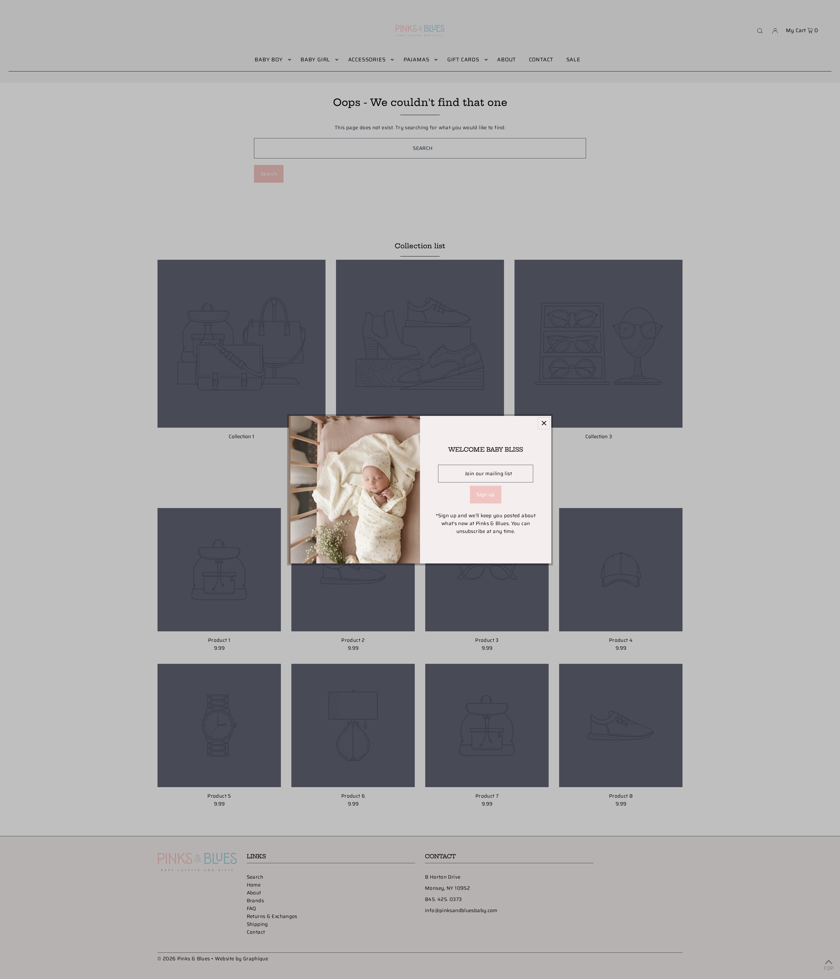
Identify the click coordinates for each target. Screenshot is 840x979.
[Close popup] (544, 423)
